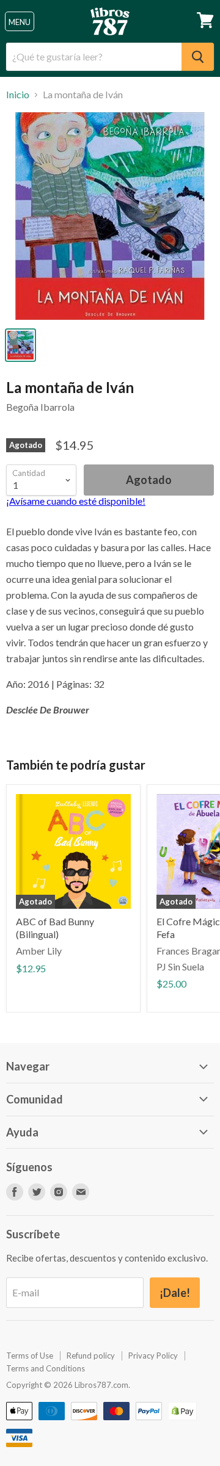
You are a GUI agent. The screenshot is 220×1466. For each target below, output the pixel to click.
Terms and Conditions (45, 1368)
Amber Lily (39, 950)
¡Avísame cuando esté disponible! (75, 501)
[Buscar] (198, 57)
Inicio (17, 94)
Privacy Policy (153, 1355)
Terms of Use (29, 1355)
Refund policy (91, 1355)
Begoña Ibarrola (40, 407)
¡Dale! (175, 1292)
